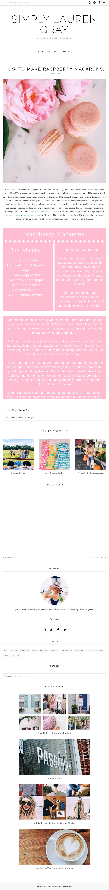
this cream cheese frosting (41, 211)
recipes (31, 417)
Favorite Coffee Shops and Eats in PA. (54, 868)
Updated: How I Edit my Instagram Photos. (54, 823)
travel (7, 655)
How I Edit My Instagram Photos (54, 733)
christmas (24, 651)
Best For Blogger (68, 887)
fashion (14, 417)
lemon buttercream (32, 215)
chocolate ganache (13, 215)
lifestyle (22, 417)
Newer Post (13, 558)
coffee (35, 651)
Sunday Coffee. (54, 778)
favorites (54, 651)
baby (6, 651)
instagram (79, 651)
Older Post (96, 558)
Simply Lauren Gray (54, 24)
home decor (66, 651)
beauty (14, 651)
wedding (16, 655)
